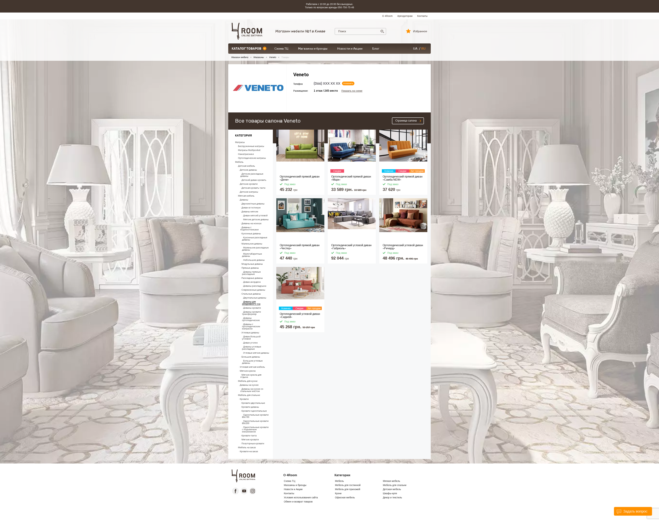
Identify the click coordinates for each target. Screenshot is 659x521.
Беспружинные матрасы (251, 146)
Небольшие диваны (254, 259)
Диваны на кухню (249, 384)
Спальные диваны (251, 293)
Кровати (244, 398)
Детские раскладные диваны (251, 175)
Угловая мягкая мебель (252, 366)
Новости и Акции (349, 48)
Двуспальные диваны (254, 297)
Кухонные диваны (251, 233)
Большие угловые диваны (252, 361)
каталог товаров (246, 48)
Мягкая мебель (246, 195)
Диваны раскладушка (254, 285)
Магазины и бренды (312, 48)
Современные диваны (253, 289)
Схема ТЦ (281, 48)
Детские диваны (248, 169)
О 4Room (387, 16)
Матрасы (240, 142)
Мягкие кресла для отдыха (250, 376)
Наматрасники (246, 154)
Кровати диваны (250, 406)
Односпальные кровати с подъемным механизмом (255, 429)
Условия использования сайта (301, 497)
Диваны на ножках (251, 223)
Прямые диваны (250, 267)
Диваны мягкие (249, 211)
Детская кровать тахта (253, 187)
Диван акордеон (252, 281)
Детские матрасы (249, 191)
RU (423, 48)
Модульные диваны (252, 263)
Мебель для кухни (247, 380)
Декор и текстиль (392, 497)
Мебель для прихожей (347, 489)
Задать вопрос (635, 511)
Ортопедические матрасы (252, 157)
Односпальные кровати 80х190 (255, 416)
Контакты (422, 16)
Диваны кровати (252, 307)
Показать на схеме (351, 91)
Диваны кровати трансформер (251, 313)
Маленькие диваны (251, 243)
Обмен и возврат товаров (298, 501)
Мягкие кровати (250, 439)
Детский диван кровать (253, 179)
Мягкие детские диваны (256, 219)
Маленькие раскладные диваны (255, 248)
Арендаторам (405, 16)
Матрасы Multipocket (249, 150)
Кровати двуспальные (253, 402)
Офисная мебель (345, 497)
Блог (375, 48)
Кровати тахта (249, 435)
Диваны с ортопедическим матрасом (251, 326)
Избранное (420, 31)
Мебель (239, 161)
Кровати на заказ (249, 451)
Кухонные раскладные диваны (254, 238)
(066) (327, 83)
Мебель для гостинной (348, 485)
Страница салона (406, 120)
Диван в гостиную (251, 207)
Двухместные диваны (252, 203)
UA (415, 48)
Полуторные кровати (252, 443)
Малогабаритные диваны (252, 254)
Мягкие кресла (248, 370)
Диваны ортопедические (251, 319)
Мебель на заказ (247, 447)
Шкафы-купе (390, 493)
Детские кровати (249, 183)
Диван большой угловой (251, 337)
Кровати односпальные (254, 410)
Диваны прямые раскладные (251, 273)
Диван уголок (250, 342)
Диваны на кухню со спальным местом (251, 390)
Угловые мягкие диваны (256, 352)
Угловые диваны (250, 332)
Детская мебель (246, 165)
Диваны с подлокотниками (249, 228)
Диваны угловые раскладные (251, 347)
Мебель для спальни (249, 395)
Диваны (244, 199)
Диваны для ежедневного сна (251, 302)
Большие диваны (250, 356)
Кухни (338, 493)
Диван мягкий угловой (255, 215)
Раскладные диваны (252, 277)
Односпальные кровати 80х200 (255, 422)
